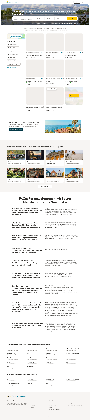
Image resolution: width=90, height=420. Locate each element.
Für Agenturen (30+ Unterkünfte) (75, 405)
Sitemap (76, 415)
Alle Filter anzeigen (11, 67)
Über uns (33, 405)
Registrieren (76, 2)
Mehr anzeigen (44, 186)
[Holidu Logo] (12, 2)
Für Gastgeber (71, 403)
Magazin (32, 407)
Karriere (32, 403)
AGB (58, 415)
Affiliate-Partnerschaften (54, 409)
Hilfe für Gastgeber (53, 405)
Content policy (70, 415)
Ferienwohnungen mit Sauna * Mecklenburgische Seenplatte (64, 23)
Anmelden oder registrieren (16, 129)
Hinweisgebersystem (45, 417)
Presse (50, 407)
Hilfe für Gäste (52, 403)
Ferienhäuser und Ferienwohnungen (39, 23)
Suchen (71, 18)
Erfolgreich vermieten (61, 2)
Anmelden (70, 2)
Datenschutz (63, 415)
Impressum (53, 415)
